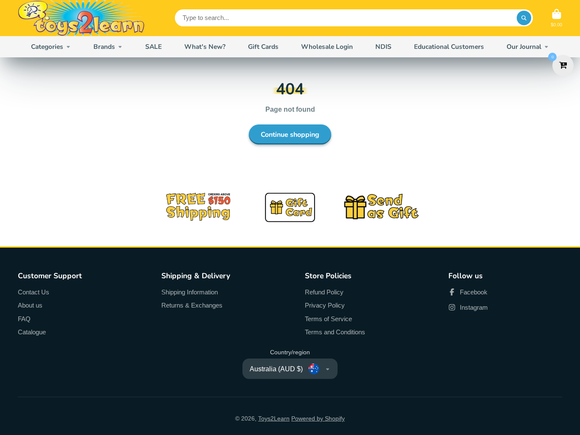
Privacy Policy (325, 305)
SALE (153, 46)
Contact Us (33, 292)
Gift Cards (263, 46)
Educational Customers (449, 46)
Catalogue (32, 332)
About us (30, 305)
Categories (47, 46)
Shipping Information (189, 292)
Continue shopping (290, 134)
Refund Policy (324, 292)
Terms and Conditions (335, 332)
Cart (556, 18)
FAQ (24, 318)
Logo (81, 18)
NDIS (383, 46)
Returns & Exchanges (191, 305)
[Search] (524, 18)
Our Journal (524, 46)
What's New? (204, 46)
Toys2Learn (274, 418)
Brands (104, 46)
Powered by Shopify (318, 418)
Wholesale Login (327, 46)
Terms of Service (328, 318)
